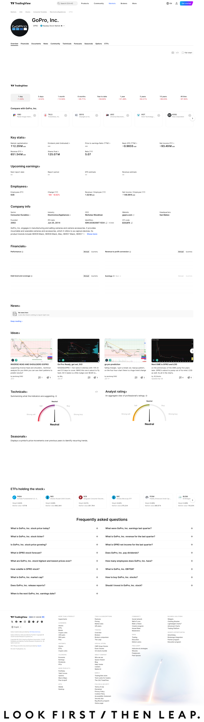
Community (99, 3)
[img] (62, 26)
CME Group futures (101, 646)
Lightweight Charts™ (175, 624)
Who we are (99, 657)
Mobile (60, 687)
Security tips (99, 698)
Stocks (60, 625)
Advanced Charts (174, 626)
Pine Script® (62, 680)
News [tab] (45, 44)
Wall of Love (136, 621)
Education (135, 639)
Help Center (99, 664)
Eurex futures (99, 648)
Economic (61, 657)
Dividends (61, 662)
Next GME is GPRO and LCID (164, 364)
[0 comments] (89, 377)
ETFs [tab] (106, 44)
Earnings (61, 660)
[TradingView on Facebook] (16, 621)
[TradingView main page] (21, 3)
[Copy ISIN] (106, 223)
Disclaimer (98, 689)
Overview (98, 632)
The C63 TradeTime (102, 680)
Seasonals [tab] (88, 44)
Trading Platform (173, 628)
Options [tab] (98, 44)
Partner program (173, 639)
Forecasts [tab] (78, 44)
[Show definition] (29, 143)
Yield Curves (62, 673)
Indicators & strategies (140, 648)
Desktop (61, 689)
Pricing (97, 621)
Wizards (135, 651)
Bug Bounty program (102, 701)
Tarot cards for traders (102, 678)
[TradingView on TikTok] (37, 621)
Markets (112, 3)
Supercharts (62, 619)
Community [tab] (55, 44)
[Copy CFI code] (132, 223)
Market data (99, 624)
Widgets (170, 619)
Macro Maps (62, 678)
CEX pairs (61, 635)
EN (171, 3)
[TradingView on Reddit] (41, 621)
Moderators (136, 631)
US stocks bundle (101, 651)
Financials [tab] (25, 44)
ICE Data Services (35, 632)
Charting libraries (173, 621)
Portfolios (61, 671)
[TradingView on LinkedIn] (29, 621)
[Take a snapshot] (173, 52)
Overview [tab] (14, 44)
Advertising (172, 635)
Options (61, 675)
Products (85, 3)
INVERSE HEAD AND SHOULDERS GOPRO (30, 364)
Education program (174, 642)
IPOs (60, 664)
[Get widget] (177, 52)
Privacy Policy (100, 691)
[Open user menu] (176, 3)
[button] (90, 3)
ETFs (60, 628)
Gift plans (98, 626)
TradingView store (101, 675)
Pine (59, 639)
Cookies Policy (100, 694)
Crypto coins (62, 632)
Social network (137, 619)
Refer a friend (136, 624)
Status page (99, 703)
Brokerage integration (175, 637)
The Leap (98, 639)
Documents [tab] (36, 44)
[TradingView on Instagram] (24, 621)
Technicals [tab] (67, 44)
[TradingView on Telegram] (33, 621)
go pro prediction (112, 364)
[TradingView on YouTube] (20, 621)
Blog (96, 662)
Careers (97, 667)
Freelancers (136, 653)
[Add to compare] (34, 115)
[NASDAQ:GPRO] (12, 360)
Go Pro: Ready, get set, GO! (70, 364)
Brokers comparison (102, 637)
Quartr (39, 646)
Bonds (60, 630)
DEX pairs (61, 637)
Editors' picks (136, 642)
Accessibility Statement (103, 696)
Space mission (100, 660)
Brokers (124, 3)
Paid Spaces (136, 655)
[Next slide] (192, 350)
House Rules (136, 628)
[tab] (86, 251)
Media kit (98, 669)
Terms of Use (99, 687)
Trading (134, 637)
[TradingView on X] (12, 621)
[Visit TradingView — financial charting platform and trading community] (19, 85)
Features (98, 619)
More (134, 3)
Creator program (138, 626)
